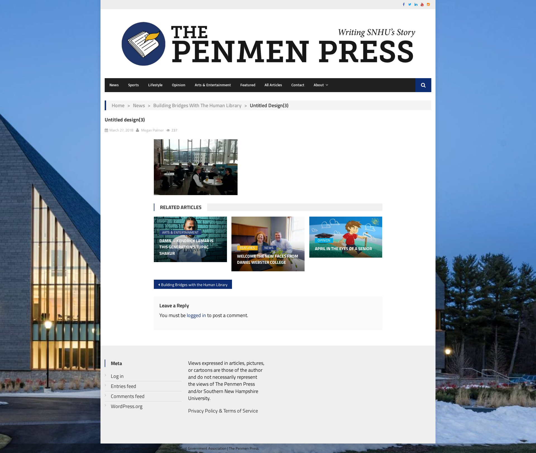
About (319, 84)
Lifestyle (155, 84)
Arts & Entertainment (213, 84)
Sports (133, 84)
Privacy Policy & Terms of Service (223, 410)
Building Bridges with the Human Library (197, 105)
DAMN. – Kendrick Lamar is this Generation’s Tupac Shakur (186, 247)
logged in (196, 315)
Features (247, 248)
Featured (247, 84)
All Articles (273, 84)
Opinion (178, 84)
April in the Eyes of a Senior (343, 249)
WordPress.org (126, 406)
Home (118, 105)
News (114, 84)
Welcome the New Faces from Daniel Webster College (267, 259)
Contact (297, 84)
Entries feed (123, 386)
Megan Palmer (152, 130)
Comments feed (128, 396)
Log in (117, 376)
